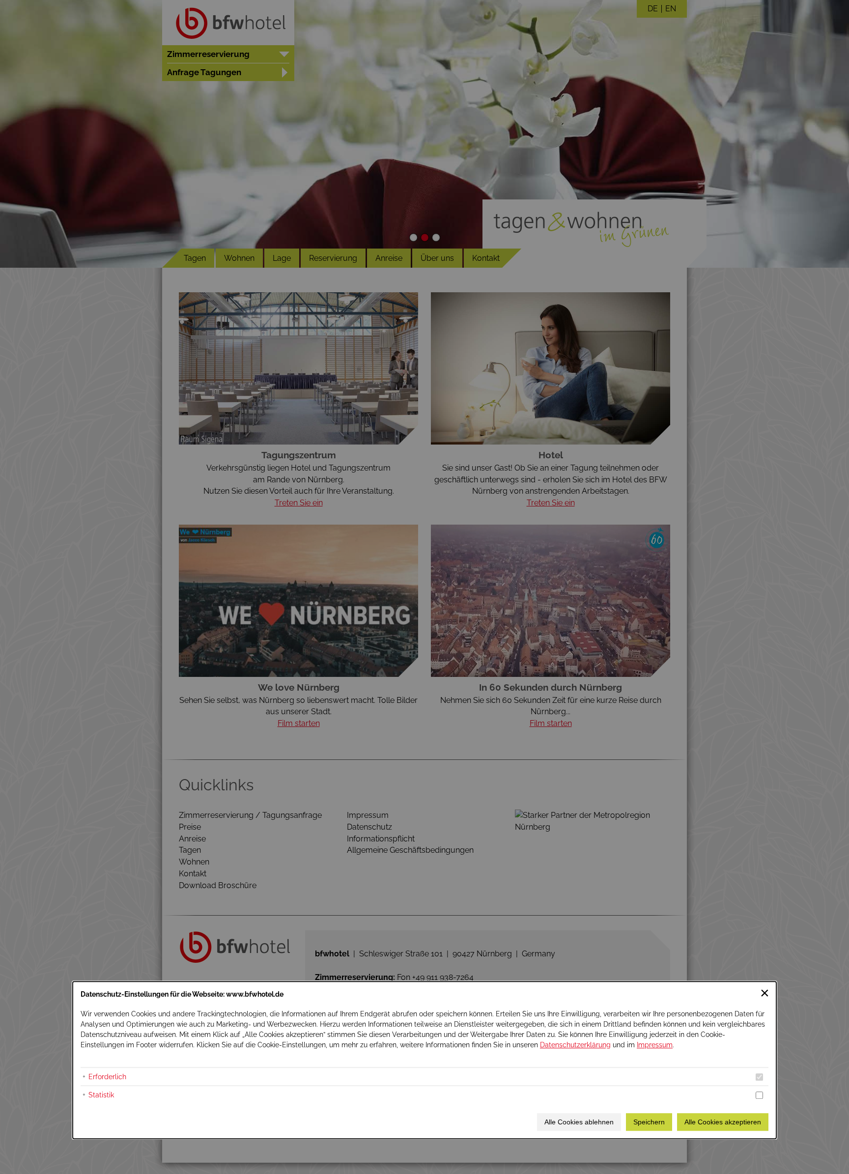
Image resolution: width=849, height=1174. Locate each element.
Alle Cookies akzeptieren (722, 1122)
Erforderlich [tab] (107, 1076)
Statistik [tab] (101, 1094)
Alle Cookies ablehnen (579, 1122)
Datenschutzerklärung (575, 1044)
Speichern (649, 1122)
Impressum (655, 1044)
